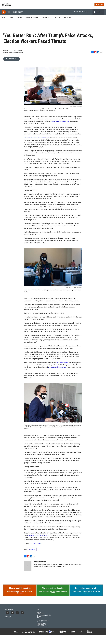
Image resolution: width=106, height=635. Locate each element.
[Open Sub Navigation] (7, 17)
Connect (58, 17)
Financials (39, 622)
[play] (3, 12)
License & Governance (43, 620)
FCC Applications (41, 623)
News (11, 17)
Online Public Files (41, 624)
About (38, 609)
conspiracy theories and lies (60, 121)
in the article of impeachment (57, 367)
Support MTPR (46, 17)
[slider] (11, 12)
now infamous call (62, 363)
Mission (39, 612)
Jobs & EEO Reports (42, 626)
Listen (4, 17)
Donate (100, 4)
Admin (39, 617)
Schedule (67, 17)
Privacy (39, 616)
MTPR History (40, 613)
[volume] (8, 12)
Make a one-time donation (53, 588)
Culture (19, 17)
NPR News (32, 549)
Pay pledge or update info (86, 588)
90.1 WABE (37, 543)
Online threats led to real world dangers (37, 138)
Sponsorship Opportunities (44, 615)
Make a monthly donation (20, 588)
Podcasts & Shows (32, 17)
